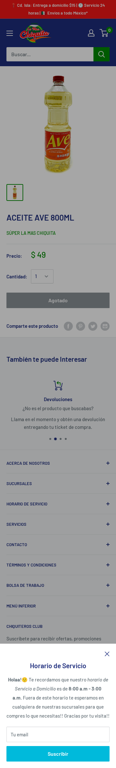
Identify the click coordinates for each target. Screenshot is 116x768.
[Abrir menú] (9, 33)
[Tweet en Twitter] (92, 326)
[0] (104, 33)
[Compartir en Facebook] (68, 326)
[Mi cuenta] (91, 32)
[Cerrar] (107, 653)
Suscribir (58, 754)
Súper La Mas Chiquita (31, 233)
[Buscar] (101, 54)
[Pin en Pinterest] (80, 326)
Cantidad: (16, 276)
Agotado (58, 300)
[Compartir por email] (105, 326)
